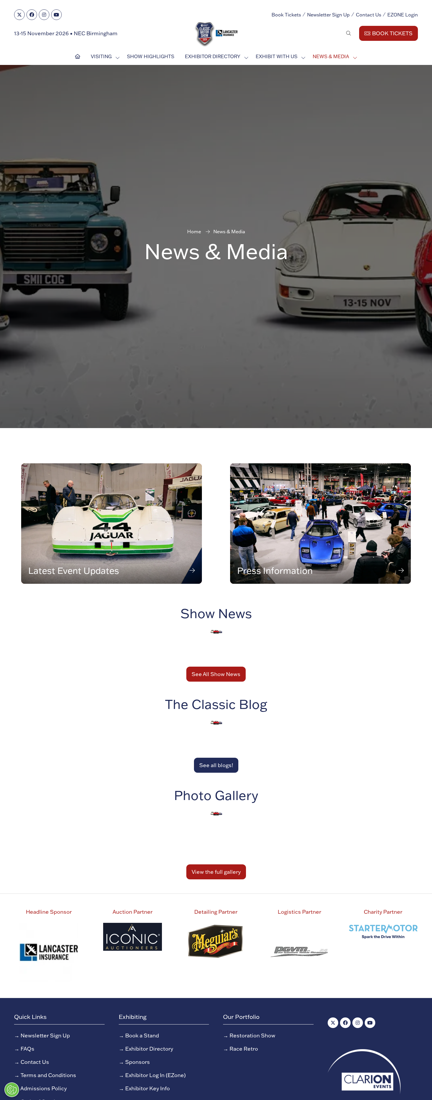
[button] (274, 422)
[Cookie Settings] (11, 1089)
